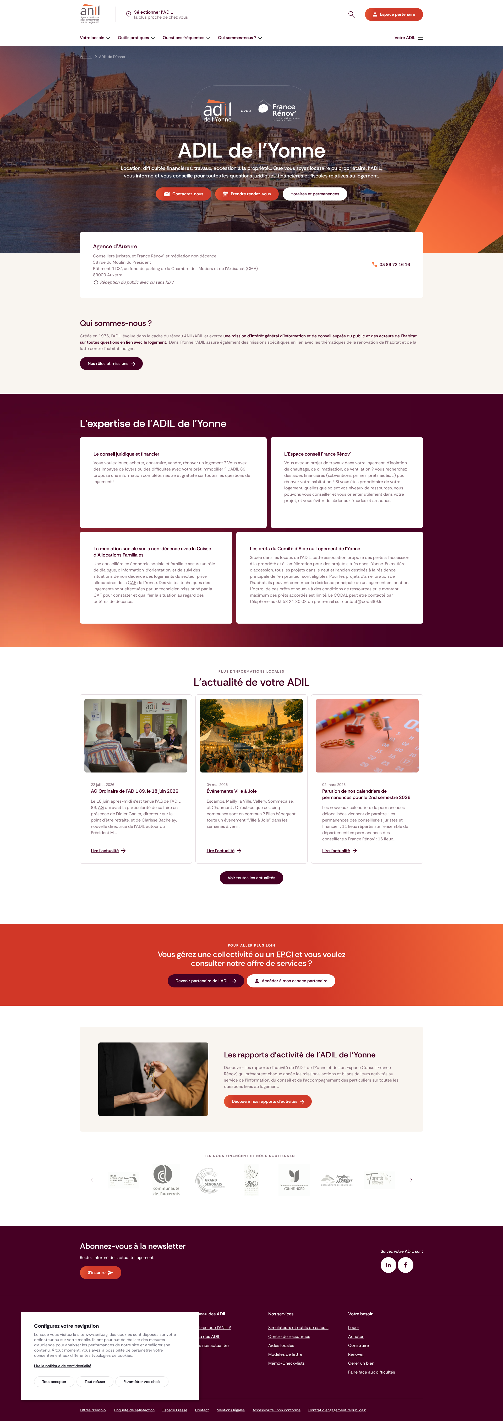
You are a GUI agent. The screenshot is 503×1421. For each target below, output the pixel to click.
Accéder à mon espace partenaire (294, 981)
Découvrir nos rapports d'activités (264, 1101)
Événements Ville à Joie (232, 791)
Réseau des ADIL (204, 1336)
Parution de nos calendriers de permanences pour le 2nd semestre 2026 (366, 794)
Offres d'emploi (93, 1410)
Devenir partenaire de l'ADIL (203, 981)
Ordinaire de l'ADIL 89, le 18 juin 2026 (134, 791)
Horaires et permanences (315, 194)
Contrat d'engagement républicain (337, 1410)
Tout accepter (54, 1381)
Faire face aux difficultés (371, 1372)
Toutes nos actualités (208, 1345)
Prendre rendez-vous (251, 194)
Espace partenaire (397, 14)
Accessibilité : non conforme (276, 1410)
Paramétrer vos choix (141, 1381)
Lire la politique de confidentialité (62, 1366)
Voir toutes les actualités (251, 877)
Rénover (356, 1354)
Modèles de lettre (285, 1354)
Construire (358, 1345)
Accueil (86, 56)
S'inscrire (97, 1272)
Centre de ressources (289, 1336)
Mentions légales (231, 1410)
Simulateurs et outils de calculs (298, 1327)
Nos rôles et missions (108, 363)
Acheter (356, 1336)
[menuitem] (409, 37)
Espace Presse (174, 1410)
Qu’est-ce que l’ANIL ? (209, 1327)
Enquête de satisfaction (134, 1410)
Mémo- (286, 1363)
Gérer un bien (361, 1363)
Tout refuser (95, 1381)
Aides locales (281, 1345)
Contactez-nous (187, 194)
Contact (202, 1410)
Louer (353, 1327)
